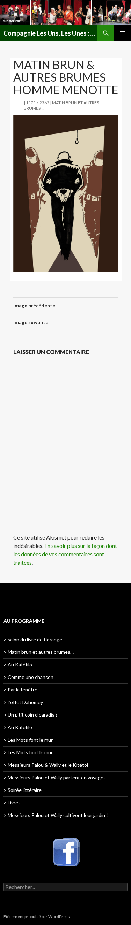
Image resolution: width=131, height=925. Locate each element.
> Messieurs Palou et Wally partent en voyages (54, 777)
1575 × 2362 (37, 102)
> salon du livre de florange (32, 639)
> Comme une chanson (28, 677)
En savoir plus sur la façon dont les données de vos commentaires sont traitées (65, 554)
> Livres (12, 802)
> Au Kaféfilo (17, 664)
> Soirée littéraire (22, 790)
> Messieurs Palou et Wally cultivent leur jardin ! (55, 815)
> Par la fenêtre (20, 690)
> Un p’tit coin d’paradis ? (30, 715)
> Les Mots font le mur (28, 740)
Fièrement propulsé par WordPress (36, 916)
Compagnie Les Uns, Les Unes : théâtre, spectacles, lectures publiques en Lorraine (50, 33)
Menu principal (122, 33)
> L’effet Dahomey (23, 702)
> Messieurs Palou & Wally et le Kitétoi (45, 765)
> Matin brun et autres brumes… (38, 652)
